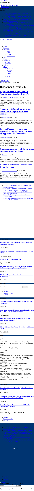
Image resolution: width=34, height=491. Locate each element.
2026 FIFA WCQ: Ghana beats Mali (10, 259)
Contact (5, 294)
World (8, 76)
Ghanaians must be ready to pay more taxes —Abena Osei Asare (17, 150)
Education (10, 68)
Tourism (9, 70)
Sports (5, 57)
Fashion (9, 54)
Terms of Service (8, 293)
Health (5, 59)
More (5, 67)
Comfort (4, 155)
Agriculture (6, 62)
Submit (19, 485)
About (5, 290)
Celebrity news (11, 56)
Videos (5, 65)
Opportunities (7, 63)
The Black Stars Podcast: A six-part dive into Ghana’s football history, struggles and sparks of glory (16, 267)
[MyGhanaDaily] (5, 7)
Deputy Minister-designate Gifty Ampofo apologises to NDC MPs (14, 92)
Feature (9, 73)
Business (6, 48)
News (5, 46)
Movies (9, 52)
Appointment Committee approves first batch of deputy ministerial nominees (15, 111)
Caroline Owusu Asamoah (9, 97)
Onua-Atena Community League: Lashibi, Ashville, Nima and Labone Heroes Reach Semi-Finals (17, 17)
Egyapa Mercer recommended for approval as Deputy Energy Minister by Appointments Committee (16, 131)
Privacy (5, 291)
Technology (6, 60)
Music (8, 51)
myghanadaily (6, 117)
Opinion (9, 75)
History (9, 71)
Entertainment (7, 49)
